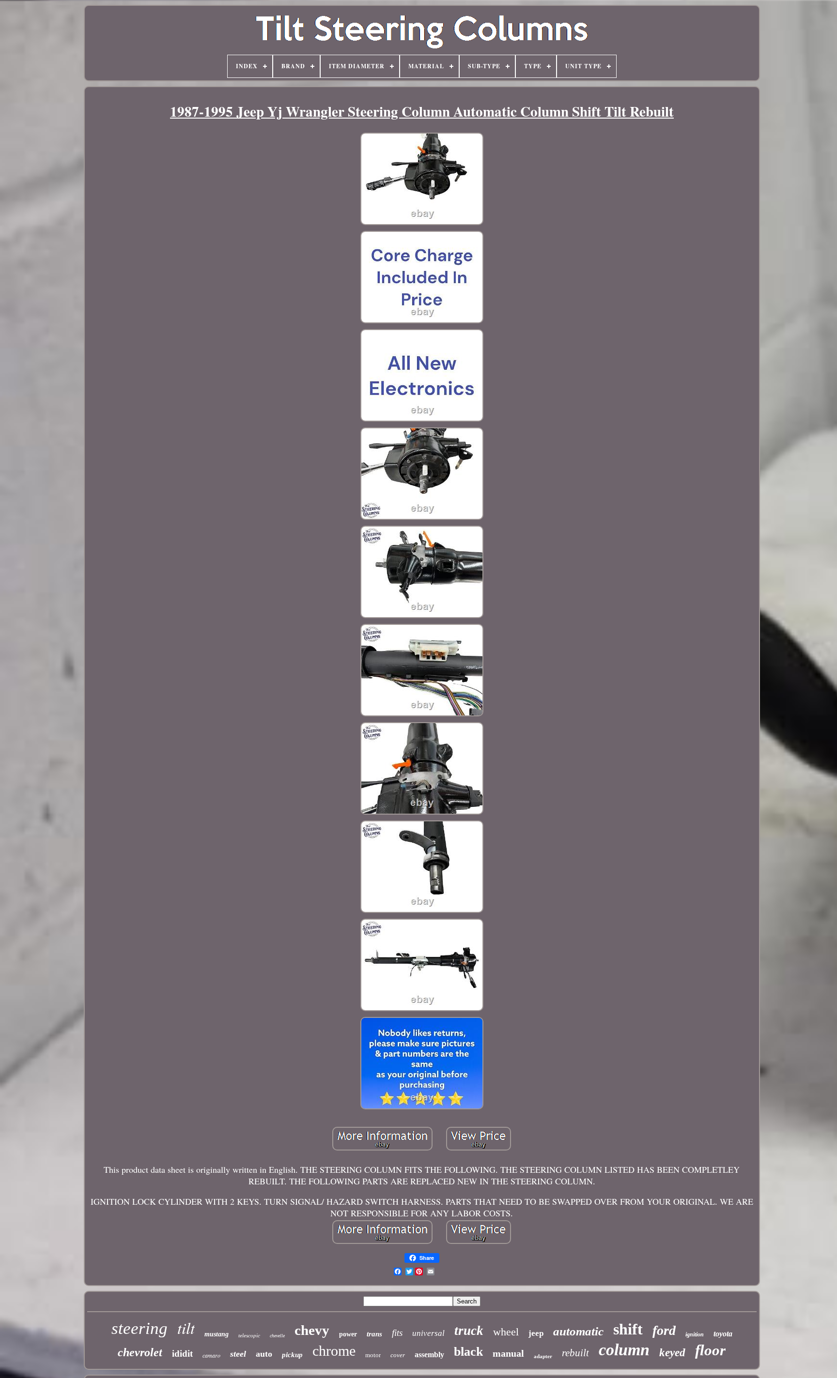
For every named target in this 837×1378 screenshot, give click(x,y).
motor (373, 1355)
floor (710, 1350)
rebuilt (575, 1353)
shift (628, 1329)
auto (264, 1354)
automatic (578, 1331)
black (468, 1352)
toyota (722, 1334)
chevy (311, 1330)
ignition (694, 1334)
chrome (334, 1351)
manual (508, 1353)
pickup (292, 1355)
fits (397, 1333)
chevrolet (140, 1352)
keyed (672, 1353)
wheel (506, 1332)
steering (139, 1328)
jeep (535, 1333)
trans (374, 1334)
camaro (211, 1355)
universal (428, 1333)
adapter (543, 1356)
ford (664, 1330)
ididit (182, 1353)
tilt (186, 1327)
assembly (429, 1354)
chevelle (277, 1335)
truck (468, 1330)
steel (238, 1354)
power (348, 1334)
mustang (216, 1334)
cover (397, 1355)
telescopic (249, 1335)
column (624, 1350)
